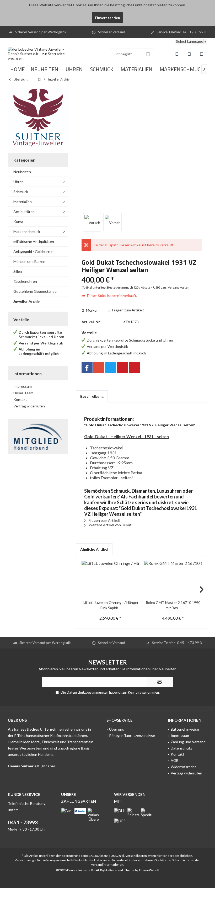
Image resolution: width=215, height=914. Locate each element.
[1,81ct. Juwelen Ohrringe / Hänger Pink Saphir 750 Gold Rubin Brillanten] (110, 579)
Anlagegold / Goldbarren (33, 251)
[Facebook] (87, 367)
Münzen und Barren (29, 261)
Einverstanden (107, 17)
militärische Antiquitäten (33, 241)
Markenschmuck (26, 231)
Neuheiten (22, 171)
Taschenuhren (25, 281)
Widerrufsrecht (183, 766)
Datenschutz (181, 748)
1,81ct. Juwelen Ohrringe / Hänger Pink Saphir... (110, 605)
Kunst (18, 221)
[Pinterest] (122, 367)
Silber (18, 271)
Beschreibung (92, 396)
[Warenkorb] (201, 54)
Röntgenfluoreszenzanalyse (132, 735)
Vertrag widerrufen (29, 406)
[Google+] (98, 367)
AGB (175, 760)
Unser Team (23, 393)
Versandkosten (136, 856)
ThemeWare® (149, 870)
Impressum (22, 386)
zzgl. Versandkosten (175, 287)
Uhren (18, 181)
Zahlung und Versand (188, 742)
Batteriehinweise (185, 729)
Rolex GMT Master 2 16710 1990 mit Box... (173, 605)
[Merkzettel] (189, 54)
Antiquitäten (24, 211)
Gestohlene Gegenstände (35, 291)
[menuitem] (201, 54)
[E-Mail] (134, 367)
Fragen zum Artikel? (127, 310)
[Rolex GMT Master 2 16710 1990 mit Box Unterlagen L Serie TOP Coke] (173, 579)
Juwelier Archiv (26, 301)
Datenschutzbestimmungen (87, 692)
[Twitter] (110, 367)
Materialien (22, 201)
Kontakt (20, 399)
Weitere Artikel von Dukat (110, 525)
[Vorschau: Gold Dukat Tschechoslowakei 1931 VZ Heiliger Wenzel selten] (92, 222)
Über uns (116, 729)
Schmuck (20, 191)
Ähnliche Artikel (94, 549)
